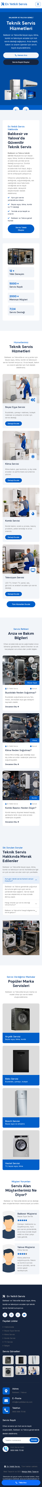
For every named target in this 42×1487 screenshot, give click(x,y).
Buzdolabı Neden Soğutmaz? (20, 692)
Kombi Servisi (12, 520)
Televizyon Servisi (14, 577)
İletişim (7, 1346)
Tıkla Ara (22, 1483)
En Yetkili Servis (13, 1466)
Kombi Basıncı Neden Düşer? (20, 808)
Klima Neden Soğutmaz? (18, 750)
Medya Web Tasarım (30, 1472)
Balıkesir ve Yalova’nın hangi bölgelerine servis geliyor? (20, 911)
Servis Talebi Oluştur (21, 228)
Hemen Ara (22, 55)
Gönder (34, 1440)
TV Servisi (8, 1342)
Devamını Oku (11, 707)
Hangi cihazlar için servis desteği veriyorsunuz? (17, 904)
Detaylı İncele (13, 424)
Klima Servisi (12, 464)
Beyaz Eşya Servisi (15, 407)
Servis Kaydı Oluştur (21, 62)
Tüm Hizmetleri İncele (21, 604)
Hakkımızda (9, 1327)
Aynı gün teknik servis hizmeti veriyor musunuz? (19, 880)
